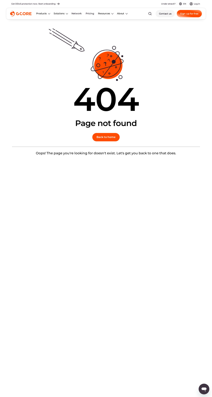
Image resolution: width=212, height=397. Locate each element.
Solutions (59, 13)
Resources (104, 13)
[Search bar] (150, 13)
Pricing (90, 13)
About (120, 13)
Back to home (106, 137)
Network (77, 13)
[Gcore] (21, 13)
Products (41, 13)
